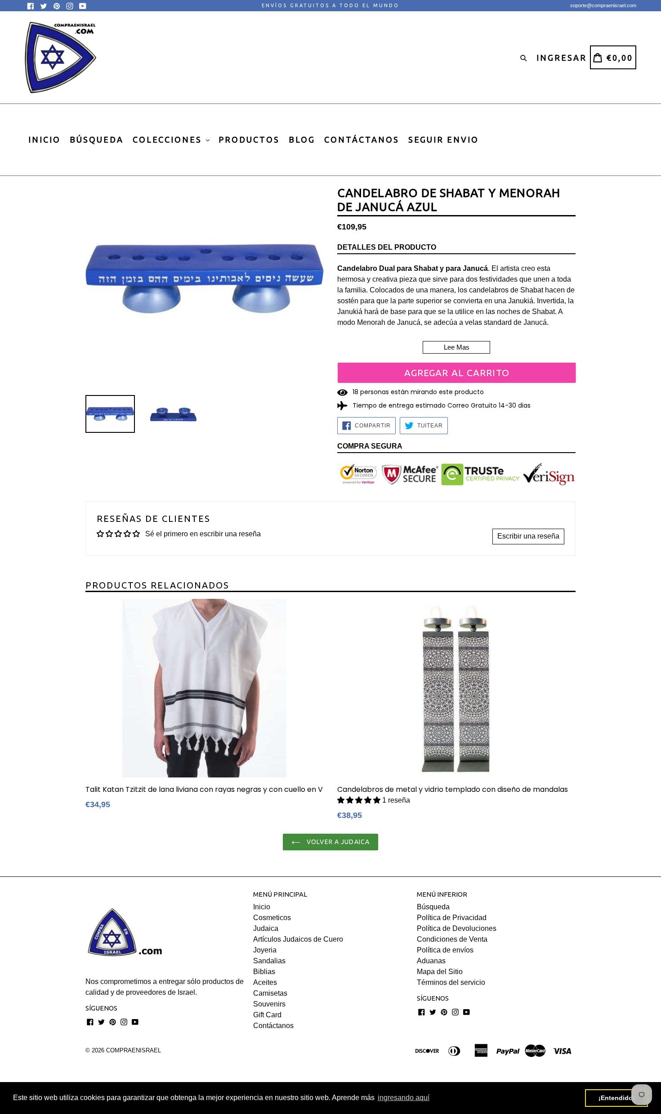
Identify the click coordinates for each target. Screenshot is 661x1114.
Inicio (261, 907)
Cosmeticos (272, 917)
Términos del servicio (451, 982)
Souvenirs (269, 1004)
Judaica (265, 928)
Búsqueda (433, 907)
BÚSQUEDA (97, 139)
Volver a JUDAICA (337, 841)
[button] (359, 800)
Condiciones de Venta (452, 939)
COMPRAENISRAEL (133, 1050)
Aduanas (431, 961)
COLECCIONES (169, 139)
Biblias (264, 971)
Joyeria (265, 950)
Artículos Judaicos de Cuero (298, 939)
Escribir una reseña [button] (528, 536)
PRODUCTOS (249, 139)
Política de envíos (445, 950)
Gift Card (267, 1015)
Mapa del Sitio (440, 971)
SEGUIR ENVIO (443, 139)
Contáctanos (273, 1025)
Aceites (265, 982)
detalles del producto (386, 247)
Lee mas (456, 347)
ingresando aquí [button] (403, 1097)
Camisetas (270, 993)
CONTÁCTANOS (361, 139)
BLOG (302, 139)
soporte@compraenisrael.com (603, 5)
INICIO (44, 139)
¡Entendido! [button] (616, 1097)
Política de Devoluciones (456, 928)
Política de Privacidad (452, 917)
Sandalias (269, 961)
